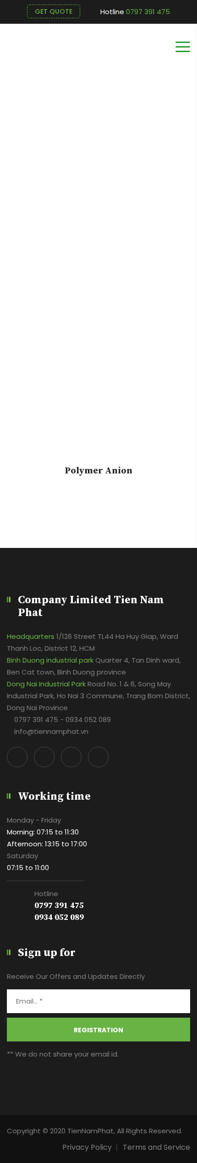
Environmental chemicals (115, 195)
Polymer (48, 195)
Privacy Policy (87, 1147)
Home (180, 195)
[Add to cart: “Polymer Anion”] (98, 372)
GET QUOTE (53, 11)
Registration (98, 1030)
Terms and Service (156, 1147)
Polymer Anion (98, 471)
